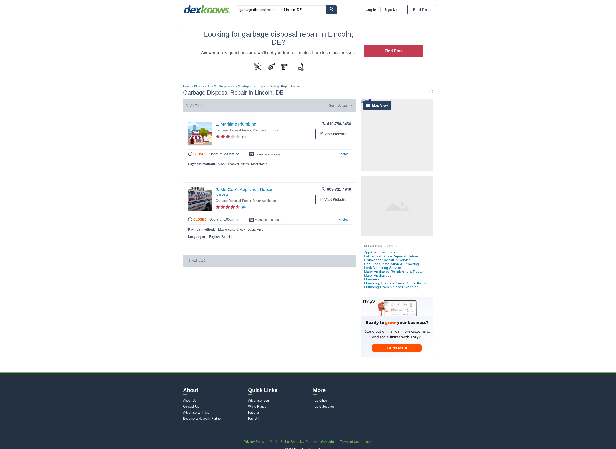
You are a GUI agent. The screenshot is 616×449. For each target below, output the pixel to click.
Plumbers (260, 130)
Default (342, 105)
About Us (190, 400)
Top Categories (324, 406)
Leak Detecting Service (382, 268)
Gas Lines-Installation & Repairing (391, 264)
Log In (371, 10)
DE (196, 86)
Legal (368, 441)
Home (186, 86)
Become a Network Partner (202, 418)
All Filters (197, 105)
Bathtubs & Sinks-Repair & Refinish (392, 256)
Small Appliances (224, 86)
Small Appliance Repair (252, 86)
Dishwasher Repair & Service (387, 260)
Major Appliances (265, 200)
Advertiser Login (259, 400)
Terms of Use (349, 441)
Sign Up (391, 10)
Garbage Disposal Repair (233, 130)
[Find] (331, 9)
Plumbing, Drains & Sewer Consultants (395, 283)
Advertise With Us (196, 412)
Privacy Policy (254, 441)
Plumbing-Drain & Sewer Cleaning (391, 287)
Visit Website (335, 134)
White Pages (257, 406)
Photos (343, 154)
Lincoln (206, 86)
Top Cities (320, 400)
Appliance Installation (381, 252)
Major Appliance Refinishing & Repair (394, 271)
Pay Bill (253, 418)
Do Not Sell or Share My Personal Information (302, 441)
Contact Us (191, 406)
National (254, 412)
